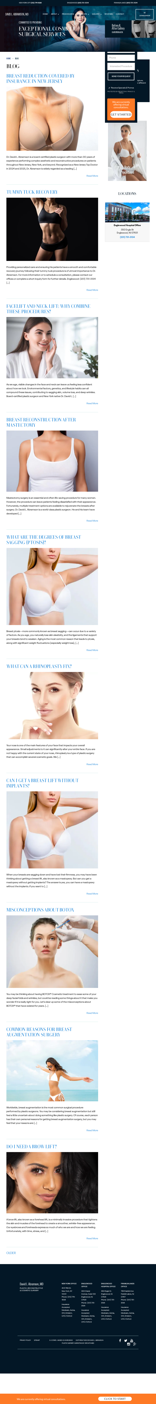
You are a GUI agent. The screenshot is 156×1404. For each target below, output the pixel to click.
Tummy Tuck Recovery (32, 192)
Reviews (109, 14)
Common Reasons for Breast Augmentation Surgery (39, 1031)
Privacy (131, 91)
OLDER (11, 1253)
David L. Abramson (16, 14)
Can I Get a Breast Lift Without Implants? (42, 783)
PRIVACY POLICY (25, 1340)
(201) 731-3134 (127, 237)
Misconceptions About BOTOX (40, 910)
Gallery (96, 14)
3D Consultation (144, 14)
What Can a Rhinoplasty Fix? (39, 666)
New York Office (69, 1284)
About (54, 14)
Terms (121, 93)
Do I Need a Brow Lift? (32, 1146)
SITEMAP (37, 1340)
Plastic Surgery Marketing (72, 1343)
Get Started (121, 114)
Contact (120, 14)
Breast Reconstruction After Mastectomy (41, 422)
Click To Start (115, 1398)
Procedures (68, 14)
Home (45, 14)
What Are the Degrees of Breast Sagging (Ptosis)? (43, 539)
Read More (92, 176)
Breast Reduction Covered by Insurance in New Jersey (40, 78)
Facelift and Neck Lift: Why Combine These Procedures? (48, 308)
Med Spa (83, 14)
